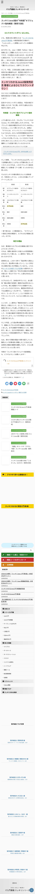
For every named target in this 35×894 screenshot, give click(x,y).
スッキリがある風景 (10, 692)
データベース (7, 650)
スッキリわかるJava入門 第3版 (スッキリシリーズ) (19, 362)
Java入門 (6, 616)
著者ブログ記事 (22, 392)
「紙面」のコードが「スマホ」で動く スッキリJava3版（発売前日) (21, 448)
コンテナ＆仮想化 (8, 662)
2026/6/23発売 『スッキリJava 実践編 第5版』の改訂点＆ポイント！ (17, 582)
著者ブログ (7, 689)
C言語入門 (6, 631)
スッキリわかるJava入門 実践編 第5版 (13, 589)
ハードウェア (7, 666)
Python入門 (7, 635)
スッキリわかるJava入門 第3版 (10, 390)
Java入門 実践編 (8, 620)
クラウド (6, 658)
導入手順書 (7, 643)
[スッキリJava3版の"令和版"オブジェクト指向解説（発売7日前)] (19, 383)
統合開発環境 (7, 674)
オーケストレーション (10, 654)
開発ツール (7, 670)
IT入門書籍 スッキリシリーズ (17, 9)
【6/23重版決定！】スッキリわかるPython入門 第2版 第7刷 (17, 600)
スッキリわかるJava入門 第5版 (10, 594)
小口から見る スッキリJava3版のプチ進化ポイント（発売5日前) (21, 422)
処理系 (5, 677)
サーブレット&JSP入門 (10, 624)
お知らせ (7, 609)
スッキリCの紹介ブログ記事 (12, 268)
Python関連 (7, 685)
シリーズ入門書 (9, 612)
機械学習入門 (7, 639)
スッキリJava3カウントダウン (10, 392)
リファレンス (8, 681)
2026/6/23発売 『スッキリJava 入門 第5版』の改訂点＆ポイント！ (17, 575)
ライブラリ (7, 646)
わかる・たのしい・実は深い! (17, 887)
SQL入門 (6, 627)
